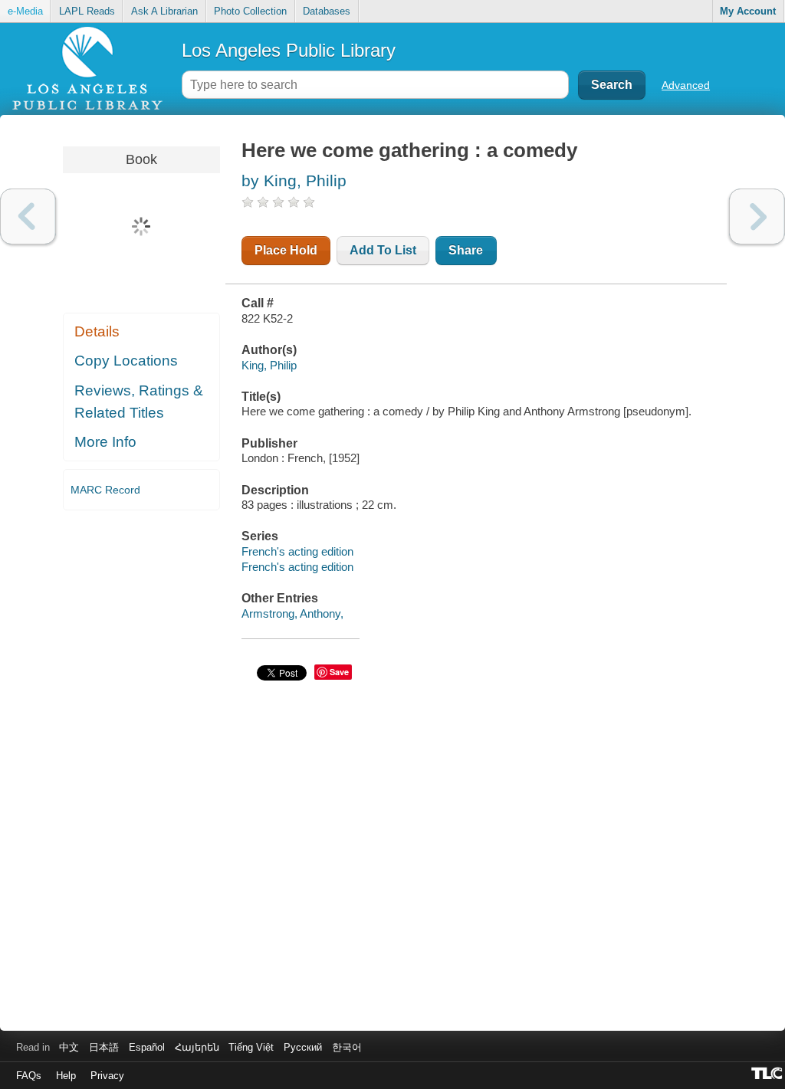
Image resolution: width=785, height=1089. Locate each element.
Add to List (383, 250)
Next (757, 216)
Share (465, 250)
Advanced (686, 85)
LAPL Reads (87, 11)
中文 (69, 1047)
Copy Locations (126, 361)
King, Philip (269, 365)
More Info (105, 442)
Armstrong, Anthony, (292, 613)
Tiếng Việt (251, 1047)
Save (339, 671)
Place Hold (286, 250)
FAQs (28, 1075)
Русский (303, 1047)
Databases (326, 11)
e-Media (25, 11)
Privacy (107, 1075)
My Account (748, 11)
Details (97, 331)
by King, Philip (294, 180)
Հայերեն (197, 1047)
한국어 (347, 1047)
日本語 (104, 1047)
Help (66, 1075)
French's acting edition (297, 551)
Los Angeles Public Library (289, 50)
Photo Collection (250, 11)
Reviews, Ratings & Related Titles (138, 401)
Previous (28, 216)
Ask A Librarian (164, 11)
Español (147, 1047)
